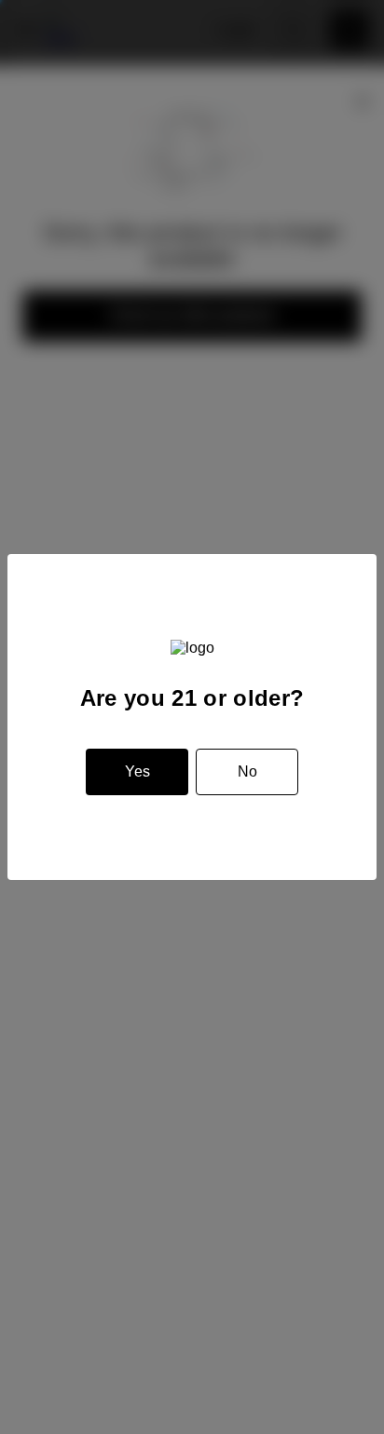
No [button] (247, 771)
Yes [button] (137, 771)
